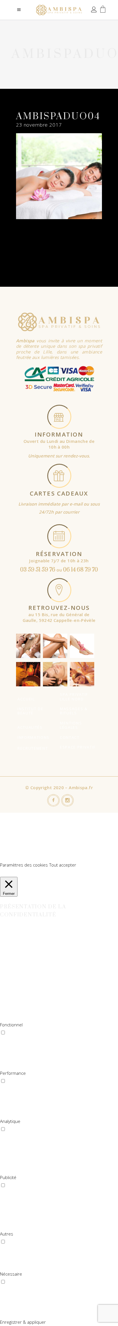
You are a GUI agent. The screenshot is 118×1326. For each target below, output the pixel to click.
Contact (70, 737)
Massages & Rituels (74, 711)
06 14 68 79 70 (80, 569)
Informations (33, 737)
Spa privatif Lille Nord (74, 696)
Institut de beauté (30, 711)
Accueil (26, 699)
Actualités (30, 727)
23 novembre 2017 (39, 124)
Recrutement (32, 748)
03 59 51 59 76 (37, 569)
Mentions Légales (71, 725)
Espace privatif (78, 747)
